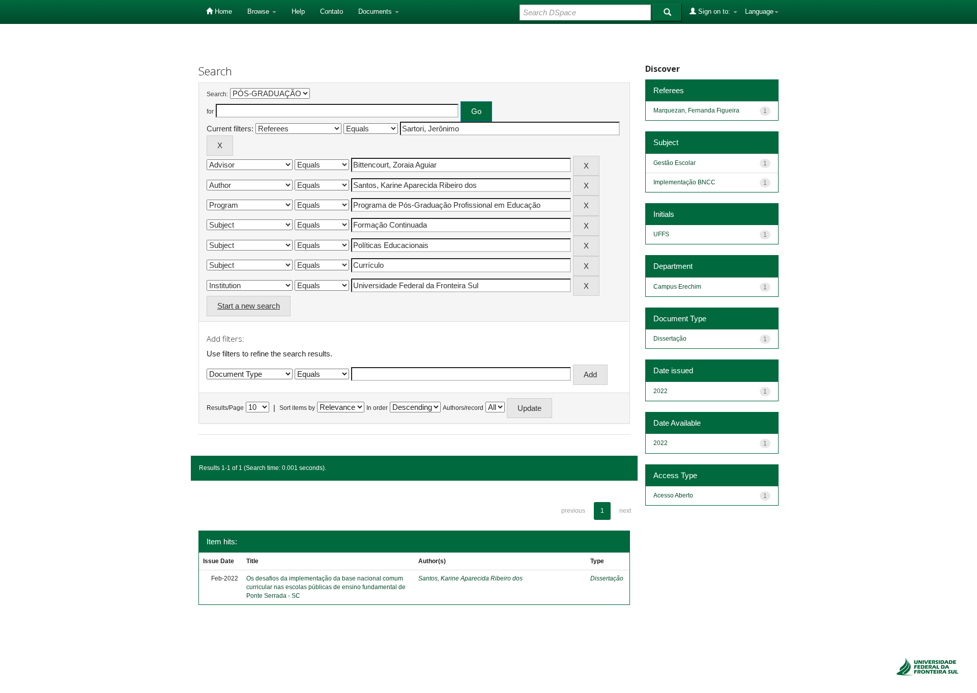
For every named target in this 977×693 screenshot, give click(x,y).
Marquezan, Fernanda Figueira (696, 110)
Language (759, 11)
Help (298, 11)
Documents (376, 11)
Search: (217, 94)
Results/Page (225, 407)
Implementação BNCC (684, 182)
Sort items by (297, 407)
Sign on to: (714, 11)
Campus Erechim (677, 286)
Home (222, 11)
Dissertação (606, 578)
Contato (331, 11)
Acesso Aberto (673, 495)
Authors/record (463, 407)
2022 (660, 391)
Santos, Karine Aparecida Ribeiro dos (470, 578)
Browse (259, 11)
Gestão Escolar (674, 163)
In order (377, 407)
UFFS (661, 234)
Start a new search (248, 305)
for (210, 111)
